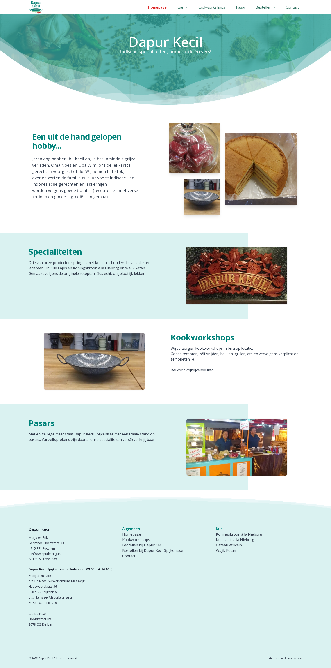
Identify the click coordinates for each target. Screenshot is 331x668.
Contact (128, 555)
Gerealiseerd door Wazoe (285, 658)
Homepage (131, 534)
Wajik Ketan (226, 550)
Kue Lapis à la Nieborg (235, 539)
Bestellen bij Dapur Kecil (142, 545)
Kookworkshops (136, 539)
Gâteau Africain (229, 545)
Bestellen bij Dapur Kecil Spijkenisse (152, 550)
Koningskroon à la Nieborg (239, 534)
